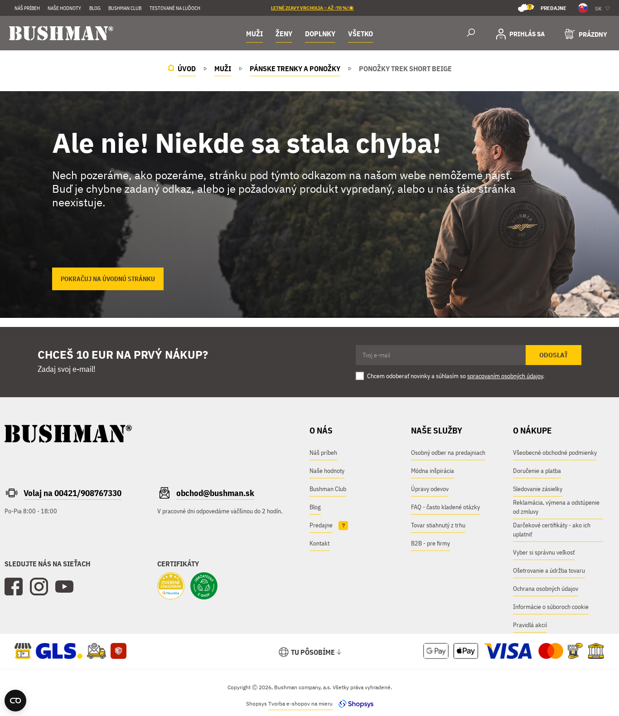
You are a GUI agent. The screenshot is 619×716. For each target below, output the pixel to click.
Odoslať (553, 355)
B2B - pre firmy (430, 543)
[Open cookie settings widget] (15, 700)
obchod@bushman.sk (215, 493)
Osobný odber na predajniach (448, 452)
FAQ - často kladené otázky (445, 507)
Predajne (547, 7)
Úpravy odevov (430, 489)
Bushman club (124, 8)
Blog (95, 8)
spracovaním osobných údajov (505, 376)
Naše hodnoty (64, 8)
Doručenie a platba (537, 471)
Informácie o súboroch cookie (551, 607)
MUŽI (254, 33)
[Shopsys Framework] (353, 703)
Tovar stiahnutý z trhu (438, 525)
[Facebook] (14, 587)
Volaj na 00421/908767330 (72, 493)
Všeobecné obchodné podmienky (555, 452)
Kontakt (319, 543)
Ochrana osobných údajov (545, 588)
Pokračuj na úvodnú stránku (108, 279)
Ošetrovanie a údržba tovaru (549, 570)
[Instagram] (39, 587)
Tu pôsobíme (313, 652)
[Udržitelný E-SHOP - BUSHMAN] (204, 586)
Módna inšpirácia (432, 471)
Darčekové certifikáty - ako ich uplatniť (551, 529)
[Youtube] (64, 586)
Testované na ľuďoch (175, 8)
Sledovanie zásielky (537, 489)
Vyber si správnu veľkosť (544, 552)
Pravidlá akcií (530, 625)
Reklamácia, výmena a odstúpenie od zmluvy (556, 507)
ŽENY (284, 33)
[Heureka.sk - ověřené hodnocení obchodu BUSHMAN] (170, 586)
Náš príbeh (27, 8)
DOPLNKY (320, 33)
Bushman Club (328, 489)
